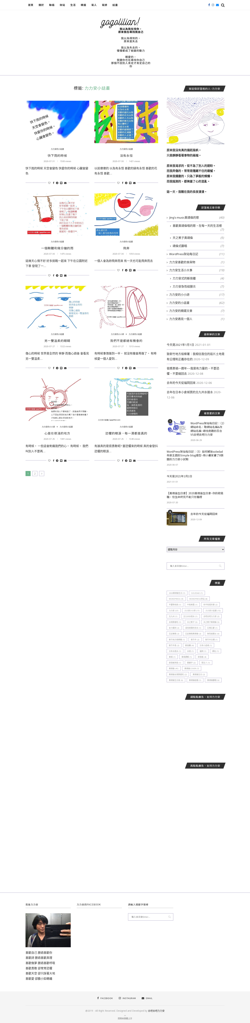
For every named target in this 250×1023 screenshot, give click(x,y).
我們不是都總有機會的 (126, 340)
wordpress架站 (198, 599)
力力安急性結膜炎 (198, 286)
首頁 (31, 5)
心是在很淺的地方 (57, 433)
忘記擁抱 (174, 633)
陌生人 (206, 662)
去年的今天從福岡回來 (181, 383)
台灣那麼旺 (175, 622)
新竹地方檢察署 (177, 639)
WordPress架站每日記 (196, 254)
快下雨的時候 (57, 155)
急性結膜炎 (213, 633)
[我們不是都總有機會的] (126, 307)
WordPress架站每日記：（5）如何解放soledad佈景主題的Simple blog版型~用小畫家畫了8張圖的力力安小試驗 (195, 455)
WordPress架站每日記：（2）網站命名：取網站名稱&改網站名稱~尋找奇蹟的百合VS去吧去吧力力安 (207, 429)
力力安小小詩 (191, 610)
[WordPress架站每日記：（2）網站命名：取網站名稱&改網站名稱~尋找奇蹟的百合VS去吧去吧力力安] (177, 428)
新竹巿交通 (211, 639)
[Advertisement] (195, 728)
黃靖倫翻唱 (213, 680)
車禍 (172, 657)
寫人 (94, 5)
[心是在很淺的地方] (57, 399)
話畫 (115, 5)
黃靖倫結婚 (195, 680)
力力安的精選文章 (196, 311)
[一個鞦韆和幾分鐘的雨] (57, 214)
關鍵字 (191, 662)
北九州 (173, 616)
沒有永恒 (126, 155)
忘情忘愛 (212, 628)
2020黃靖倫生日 (177, 593)
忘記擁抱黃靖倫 (193, 633)
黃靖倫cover (191, 668)
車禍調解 (186, 657)
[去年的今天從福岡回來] (177, 519)
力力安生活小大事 (196, 270)
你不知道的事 (210, 604)
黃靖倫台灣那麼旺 (178, 674)
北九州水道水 (190, 616)
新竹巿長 (174, 645)
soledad (197, 593)
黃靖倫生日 (199, 674)
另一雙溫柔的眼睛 (57, 340)
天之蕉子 (192, 622)
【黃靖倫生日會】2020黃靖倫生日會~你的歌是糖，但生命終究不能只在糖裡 (195, 495)
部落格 (202, 657)
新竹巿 (195, 639)
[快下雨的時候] (57, 122)
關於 (41, 5)
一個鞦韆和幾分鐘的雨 (57, 248)
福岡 (203, 651)
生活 (73, 5)
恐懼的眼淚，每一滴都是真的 (126, 433)
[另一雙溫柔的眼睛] (57, 307)
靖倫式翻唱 (198, 246)
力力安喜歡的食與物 (196, 262)
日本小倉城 (206, 645)
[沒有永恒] (126, 122)
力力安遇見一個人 (196, 319)
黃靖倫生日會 (176, 680)
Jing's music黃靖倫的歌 (196, 217)
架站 (62, 5)
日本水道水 (175, 651)
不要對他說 (175, 604)
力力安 (173, 610)
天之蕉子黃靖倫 (198, 238)
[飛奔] (126, 214)
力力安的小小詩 (117, 334)
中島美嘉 (192, 604)
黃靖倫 (173, 668)
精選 (83, 5)
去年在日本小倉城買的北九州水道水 (190, 392)
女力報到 (174, 628)
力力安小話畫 (213, 610)
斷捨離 (189, 645)
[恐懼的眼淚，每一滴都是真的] (126, 399)
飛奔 (126, 248)
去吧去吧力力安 (211, 616)
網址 (215, 651)
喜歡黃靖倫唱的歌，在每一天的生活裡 (198, 226)
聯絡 (52, 5)
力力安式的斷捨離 (198, 278)
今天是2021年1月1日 (180, 345)
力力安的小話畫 (57, 149)
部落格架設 (175, 662)
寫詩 (104, 5)
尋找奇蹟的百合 (193, 628)
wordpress (176, 599)
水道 (190, 651)
